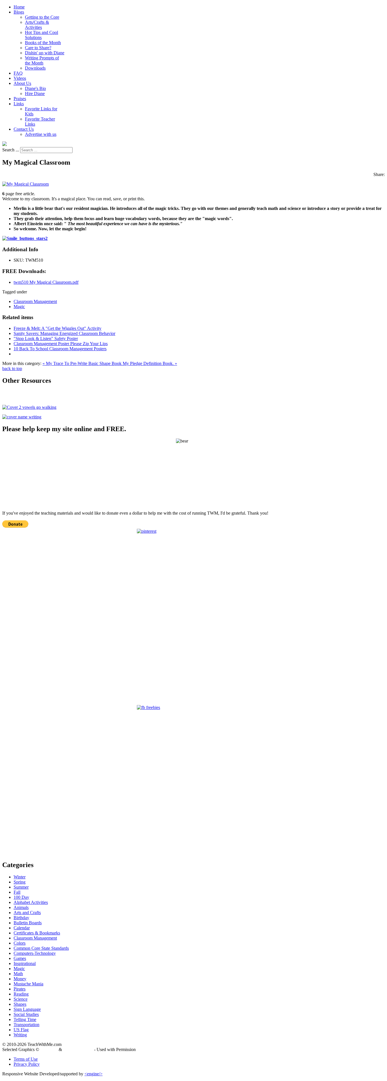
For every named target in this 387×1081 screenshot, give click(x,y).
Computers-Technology (35, 953)
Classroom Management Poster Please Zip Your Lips (61, 343)
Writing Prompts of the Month (42, 60)
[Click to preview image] (25, 184)
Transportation (26, 1024)
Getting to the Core (42, 17)
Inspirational (25, 963)
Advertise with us (40, 134)
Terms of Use (26, 1059)
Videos (20, 78)
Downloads (35, 68)
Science (20, 999)
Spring (19, 882)
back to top (12, 368)
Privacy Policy (27, 1064)
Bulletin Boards (28, 922)
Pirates (19, 989)
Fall (17, 892)
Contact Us (24, 129)
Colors (19, 943)
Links (19, 103)
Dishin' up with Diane (44, 52)
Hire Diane (35, 93)
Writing (20, 1034)
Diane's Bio (35, 88)
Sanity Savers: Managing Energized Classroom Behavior (64, 333)
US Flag (21, 1029)
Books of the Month (43, 42)
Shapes (20, 1004)
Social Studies (26, 1014)
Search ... (10, 149)
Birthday (21, 917)
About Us (22, 83)
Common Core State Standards (41, 948)
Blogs (19, 12)
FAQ (18, 73)
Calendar (22, 927)
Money (20, 978)
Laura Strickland (78, 1049)
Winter (19, 876)
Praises (20, 98)
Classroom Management (35, 301)
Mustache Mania (28, 983)
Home (19, 7)
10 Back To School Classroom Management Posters (60, 348)
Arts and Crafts (27, 912)
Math (18, 973)
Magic (19, 306)
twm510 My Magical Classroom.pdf (46, 282)
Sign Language (27, 1009)
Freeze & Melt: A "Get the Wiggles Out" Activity (57, 328)
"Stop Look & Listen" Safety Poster (46, 338)
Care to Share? (38, 47)
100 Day (21, 897)
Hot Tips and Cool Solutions (41, 35)
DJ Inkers (49, 1049)
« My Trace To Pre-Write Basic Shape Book (82, 363)
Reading (21, 994)
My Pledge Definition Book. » (150, 363)
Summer (21, 887)
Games (20, 958)
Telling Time (25, 1019)
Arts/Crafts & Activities (37, 25)
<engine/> (93, 1073)
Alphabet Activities (31, 902)
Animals (21, 907)
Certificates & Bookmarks (37, 932)
